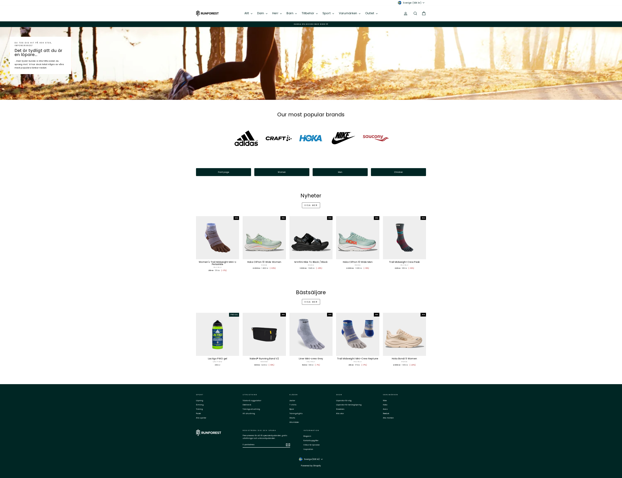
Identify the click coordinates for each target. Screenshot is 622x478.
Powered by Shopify (311, 465)
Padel (198, 413)
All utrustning (249, 413)
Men (340, 172)
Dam (261, 13)
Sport (327, 13)
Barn (290, 13)
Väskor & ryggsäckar (252, 400)
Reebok (386, 413)
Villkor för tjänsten (311, 445)
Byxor (291, 409)
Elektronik (247, 405)
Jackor (292, 400)
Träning (199, 409)
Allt (247, 13)
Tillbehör (308, 13)
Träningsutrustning (251, 409)
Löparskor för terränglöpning (349, 405)
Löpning (199, 400)
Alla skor (340, 413)
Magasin (307, 436)
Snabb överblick (217, 256)
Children (398, 172)
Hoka (385, 405)
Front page (223, 172)
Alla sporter (201, 418)
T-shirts (292, 405)
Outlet (370, 13)
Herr (275, 13)
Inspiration (308, 449)
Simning (200, 405)
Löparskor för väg (343, 400)
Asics (385, 409)
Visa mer (311, 205)
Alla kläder (294, 422)
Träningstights (296, 413)
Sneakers (340, 409)
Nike (385, 400)
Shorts (292, 418)
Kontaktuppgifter (310, 440)
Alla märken (388, 418)
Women (282, 172)
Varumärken (348, 13)
